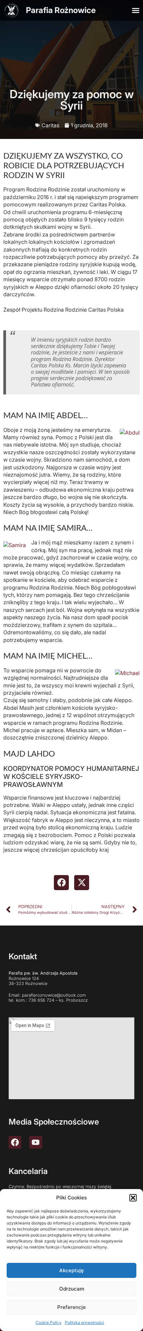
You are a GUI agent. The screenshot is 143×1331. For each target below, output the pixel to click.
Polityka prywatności (84, 1322)
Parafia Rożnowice (61, 10)
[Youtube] (35, 1142)
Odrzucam (71, 1289)
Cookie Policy (49, 1322)
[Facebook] (15, 1142)
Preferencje (71, 1307)
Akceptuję (71, 1270)
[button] (133, 1197)
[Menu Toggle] (136, 10)
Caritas (50, 125)
